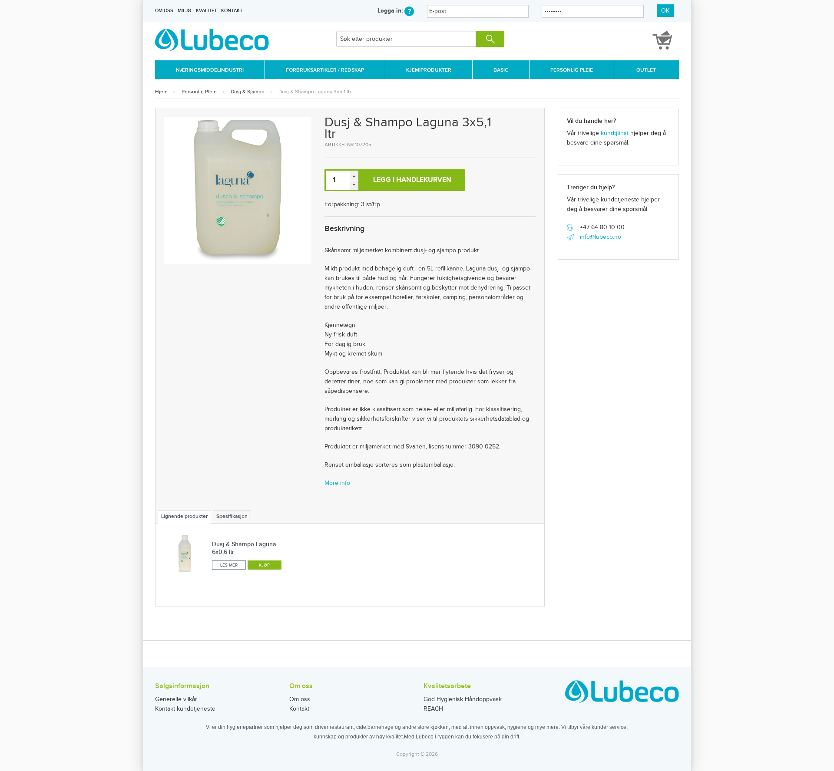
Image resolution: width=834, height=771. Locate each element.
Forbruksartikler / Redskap (325, 70)
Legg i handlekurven (412, 180)
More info (337, 483)
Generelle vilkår (176, 699)
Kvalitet (206, 10)
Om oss (164, 10)
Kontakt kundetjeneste (185, 708)
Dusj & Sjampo (248, 92)
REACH (433, 708)
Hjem (161, 92)
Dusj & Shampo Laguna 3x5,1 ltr (314, 92)
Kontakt (231, 10)
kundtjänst (615, 133)
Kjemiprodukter (428, 70)
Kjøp (264, 565)
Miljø (184, 10)
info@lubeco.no (600, 237)
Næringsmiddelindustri (210, 70)
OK (665, 10)
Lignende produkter (184, 516)
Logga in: (390, 10)
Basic (500, 70)
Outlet (646, 70)
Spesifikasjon (232, 516)
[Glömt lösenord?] (409, 10)
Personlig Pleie (571, 70)
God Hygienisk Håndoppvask (463, 699)
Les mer (229, 565)
